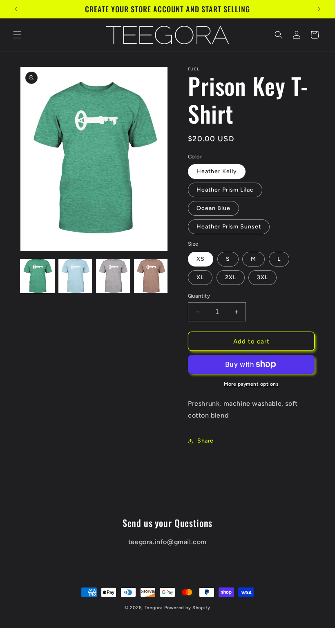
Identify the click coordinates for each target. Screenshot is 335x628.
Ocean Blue (213, 208)
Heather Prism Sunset (229, 226)
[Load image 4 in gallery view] (151, 276)
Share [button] (205, 440)
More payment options (251, 384)
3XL (262, 277)
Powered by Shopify (187, 607)
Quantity (199, 296)
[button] (17, 35)
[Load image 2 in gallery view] (75, 276)
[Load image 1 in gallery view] (37, 276)
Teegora (154, 607)
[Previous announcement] (16, 9)
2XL (230, 277)
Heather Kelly (217, 171)
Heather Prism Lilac (225, 189)
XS (201, 258)
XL (200, 277)
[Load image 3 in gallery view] (113, 276)
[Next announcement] (319, 9)
